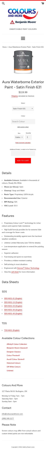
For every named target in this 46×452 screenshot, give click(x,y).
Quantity (28, 133)
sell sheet (15, 272)
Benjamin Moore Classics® (17, 348)
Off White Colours (13, 367)
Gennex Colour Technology (28, 268)
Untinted (10, 371)
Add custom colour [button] (23, 127)
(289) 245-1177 (8, 418)
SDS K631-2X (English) (13, 306)
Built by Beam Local (28, 447)
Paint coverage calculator (23, 142)
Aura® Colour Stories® (15, 359)
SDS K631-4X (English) (13, 314)
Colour (23, 116)
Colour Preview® (13, 355)
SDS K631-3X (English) (13, 310)
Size (19, 133)
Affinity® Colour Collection (17, 344)
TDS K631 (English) (12, 330)
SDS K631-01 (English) (13, 298)
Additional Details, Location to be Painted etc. (23, 149)
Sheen (23, 103)
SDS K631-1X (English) (13, 302)
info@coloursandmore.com (12, 414)
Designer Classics (14, 352)
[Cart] (42, 3)
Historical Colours (13, 363)
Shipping (14, 96)
